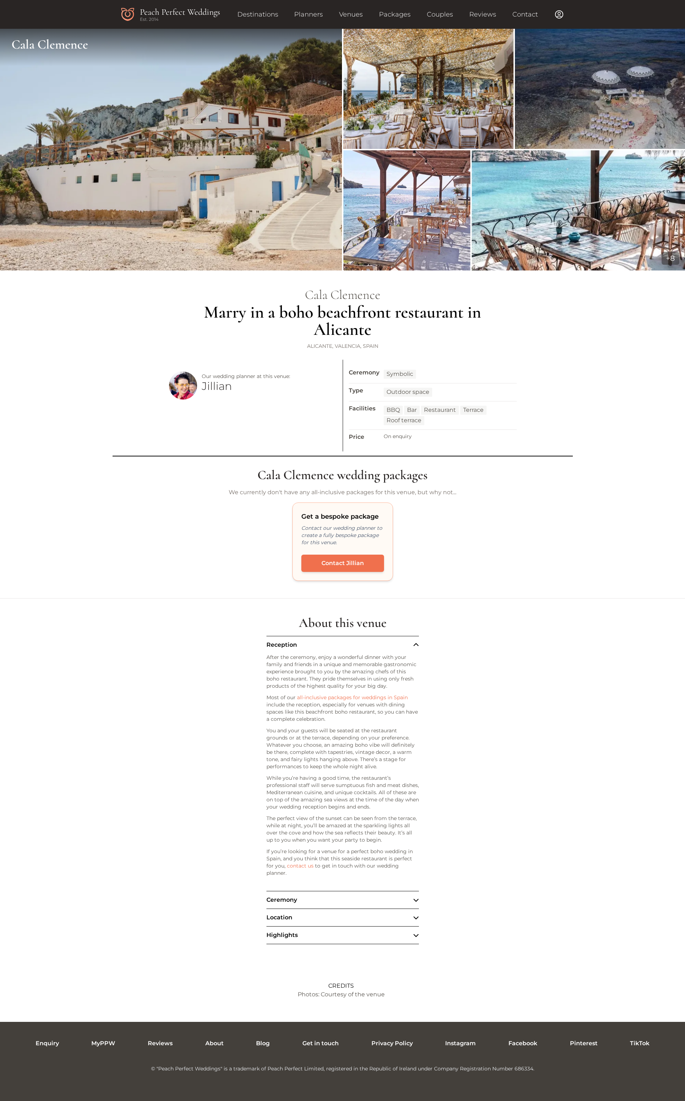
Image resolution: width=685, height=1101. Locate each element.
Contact (525, 14)
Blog (263, 1043)
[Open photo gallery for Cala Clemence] (342, 149)
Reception (281, 644)
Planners (308, 14)
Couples (440, 14)
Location (279, 917)
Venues (351, 14)
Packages (395, 14)
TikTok (639, 1043)
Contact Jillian (342, 563)
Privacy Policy (392, 1043)
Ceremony (281, 899)
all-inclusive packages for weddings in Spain (352, 697)
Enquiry (47, 1043)
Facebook (522, 1043)
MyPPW (103, 1043)
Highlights (282, 935)
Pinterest (584, 1043)
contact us (300, 866)
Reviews (482, 14)
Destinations (257, 14)
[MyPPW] (559, 14)
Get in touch (320, 1043)
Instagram (460, 1043)
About (214, 1043)
